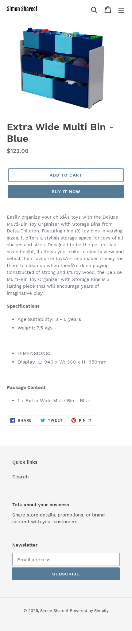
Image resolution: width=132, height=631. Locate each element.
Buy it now (66, 191)
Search (20, 477)
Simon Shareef (54, 610)
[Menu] (121, 9)
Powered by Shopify (89, 610)
